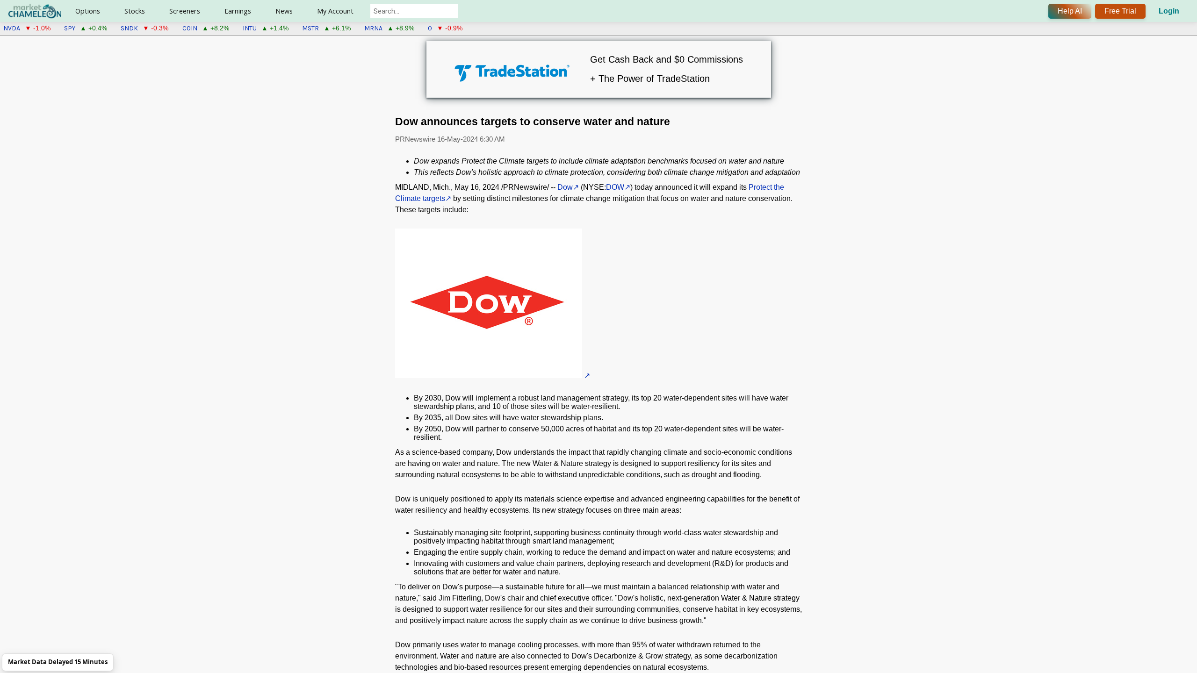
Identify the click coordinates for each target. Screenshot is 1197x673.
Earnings (237, 11)
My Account (335, 11)
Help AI (1070, 11)
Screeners (184, 11)
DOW (615, 187)
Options (87, 11)
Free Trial (1120, 11)
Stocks (134, 11)
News (284, 11)
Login (1169, 11)
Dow (565, 187)
